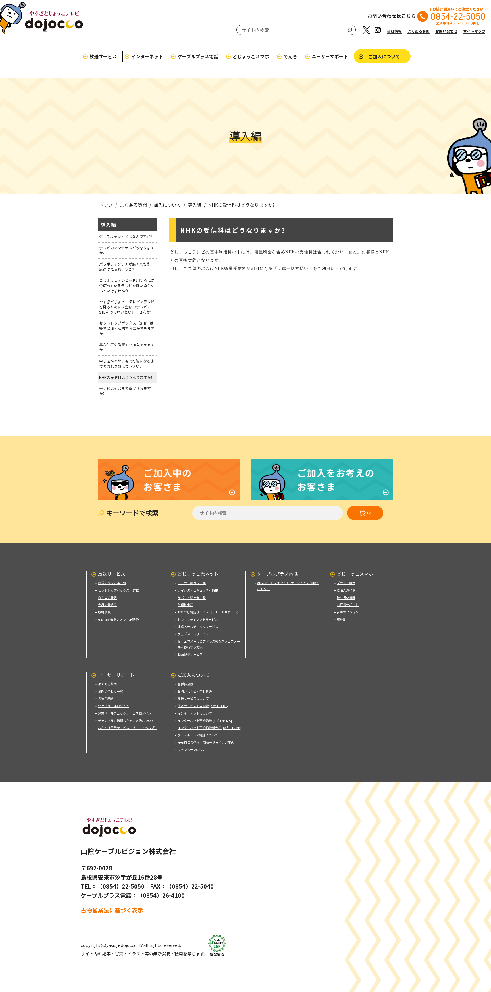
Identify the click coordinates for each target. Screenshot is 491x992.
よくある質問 (418, 31)
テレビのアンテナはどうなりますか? (126, 250)
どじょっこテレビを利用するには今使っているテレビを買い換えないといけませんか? (127, 285)
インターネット (147, 56)
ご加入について (384, 56)
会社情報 (394, 31)
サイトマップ (474, 31)
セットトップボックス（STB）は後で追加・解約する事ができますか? (127, 328)
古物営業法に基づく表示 (112, 910)
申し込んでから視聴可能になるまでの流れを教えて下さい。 (126, 363)
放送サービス (103, 56)
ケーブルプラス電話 (198, 56)
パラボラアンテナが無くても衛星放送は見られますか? (126, 266)
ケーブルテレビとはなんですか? (125, 236)
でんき (290, 56)
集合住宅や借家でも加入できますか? (127, 347)
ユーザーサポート (330, 56)
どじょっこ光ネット (198, 573)
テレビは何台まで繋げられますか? (125, 391)
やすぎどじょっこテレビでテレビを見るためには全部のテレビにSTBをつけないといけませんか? (127, 307)
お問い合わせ (446, 31)
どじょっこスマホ (251, 56)
